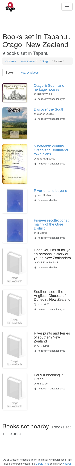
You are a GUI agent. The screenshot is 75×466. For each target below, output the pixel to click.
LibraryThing (42, 463)
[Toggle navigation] (67, 7)
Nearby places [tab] (29, 72)
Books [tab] (10, 72)
